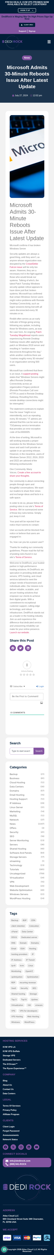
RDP (13, 982)
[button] (49, 42)
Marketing (27, 811)
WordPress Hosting (27, 898)
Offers (27, 828)
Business (27, 778)
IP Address (27, 803)
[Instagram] (21, 1147)
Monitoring (16, 971)
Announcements (11, 1135)
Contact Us (8, 1089)
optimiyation (16, 977)
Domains (27, 790)
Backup (27, 774)
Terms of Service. (23, 557)
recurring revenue (28, 982)
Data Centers (27, 786)
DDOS (14, 937)
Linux (30, 965)
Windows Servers (27, 894)
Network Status (10, 1139)
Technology (27, 865)
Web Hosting (33, 1016)
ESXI (22, 948)
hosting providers (19, 954)
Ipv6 (13, 965)
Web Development (27, 886)
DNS (13, 943)
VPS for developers (28, 1011)
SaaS (13, 988)
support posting (30, 374)
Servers (27, 844)
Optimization (32, 977)
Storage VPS (9, 1055)
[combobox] (22, 751)
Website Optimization (27, 890)
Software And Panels (27, 852)
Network (27, 819)
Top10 (24, 999)
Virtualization (27, 877)
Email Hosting (27, 794)
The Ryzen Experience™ (14, 1068)
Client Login (9, 1126)
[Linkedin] (29, 1147)
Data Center (27, 931)
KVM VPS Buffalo (11, 1051)
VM (29, 1005)
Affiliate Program (11, 1114)
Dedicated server (29, 937)
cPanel (14, 931)
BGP (25, 920)
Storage (33, 994)
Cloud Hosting (27, 782)
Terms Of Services (11, 1106)
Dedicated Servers (11, 1060)
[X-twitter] (13, 1147)
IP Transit (30, 960)
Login (41, 686)
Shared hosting (18, 994)
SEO (27, 836)
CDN (33, 920)
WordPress (29, 1022)
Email (13, 948)
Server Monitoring (27, 840)
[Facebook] (5, 1147)
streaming (27, 861)
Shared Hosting (27, 848)
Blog (5, 1080)
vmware (39, 1005)
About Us (7, 1085)
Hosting (32, 948)
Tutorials (27, 869)
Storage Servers (27, 857)
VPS (13, 1011)
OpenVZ (29, 971)
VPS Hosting (17, 1016)
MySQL (27, 815)
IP (33, 954)
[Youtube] (36, 1147)
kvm (22, 965)
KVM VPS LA (9, 1047)
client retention (18, 926)
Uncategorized (27, 873)
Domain (23, 943)
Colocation (34, 926)
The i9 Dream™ (10, 1064)
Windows (15, 1022)
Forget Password (11, 1131)
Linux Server (27, 807)
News (27, 58)
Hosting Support (27, 799)
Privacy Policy (9, 1110)
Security (27, 832)
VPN (27, 881)
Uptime (34, 999)
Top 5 (14, 999)
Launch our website (19, 632)
